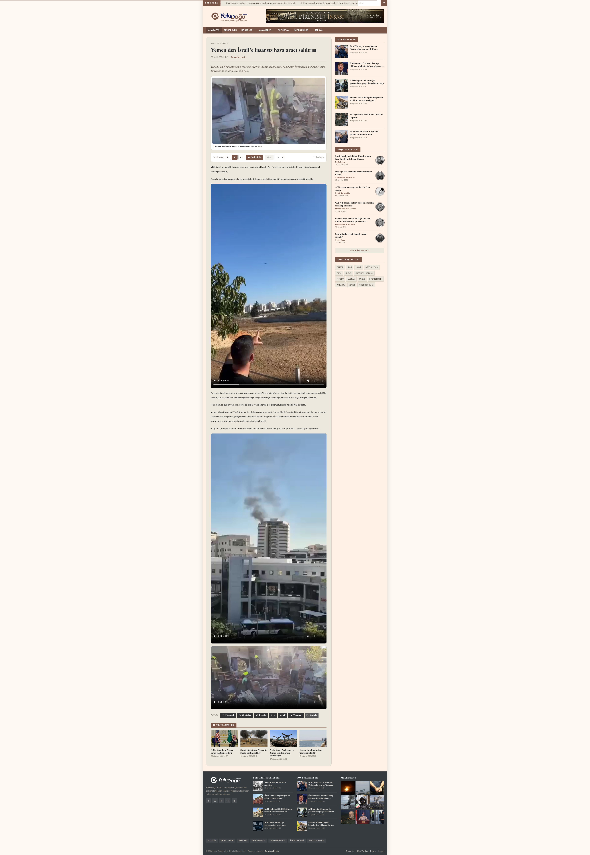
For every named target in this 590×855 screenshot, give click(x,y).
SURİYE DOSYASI (316, 840)
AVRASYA (341, 285)
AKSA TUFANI (227, 840)
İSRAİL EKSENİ (297, 840)
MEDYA (319, 30)
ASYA (339, 273)
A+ (241, 157)
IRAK (350, 267)
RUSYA (348, 273)
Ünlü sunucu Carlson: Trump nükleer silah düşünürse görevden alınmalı (245, 3)
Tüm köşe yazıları (359, 250)
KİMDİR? (340, 279)
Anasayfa (215, 43)
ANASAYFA (213, 30)
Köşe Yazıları (362, 851)
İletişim (381, 851)
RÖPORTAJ (283, 30)
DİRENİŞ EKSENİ (375, 279)
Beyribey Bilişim (272, 851)
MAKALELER (230, 30)
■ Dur (269, 157)
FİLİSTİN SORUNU (366, 285)
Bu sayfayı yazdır (238, 57)
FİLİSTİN (340, 267)
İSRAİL (358, 267)
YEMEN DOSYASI (277, 840)
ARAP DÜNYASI (372, 267)
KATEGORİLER (302, 30)
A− (228, 157)
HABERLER (248, 30)
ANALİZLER (266, 30)
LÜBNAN (351, 279)
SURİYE (362, 279)
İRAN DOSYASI (258, 840)
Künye (373, 851)
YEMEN (225, 43)
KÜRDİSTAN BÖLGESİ (364, 273)
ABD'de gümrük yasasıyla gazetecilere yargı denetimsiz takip (315, 3)
